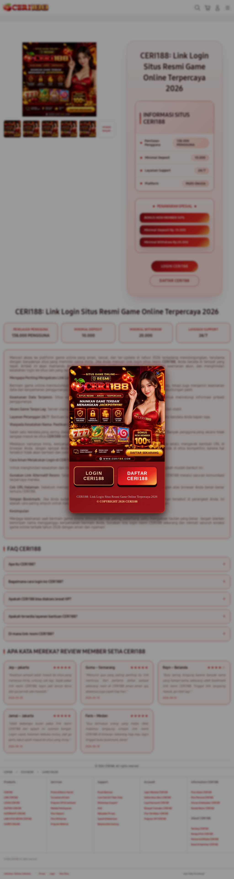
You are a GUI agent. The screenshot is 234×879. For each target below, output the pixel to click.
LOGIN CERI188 (93, 476)
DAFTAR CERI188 (137, 476)
